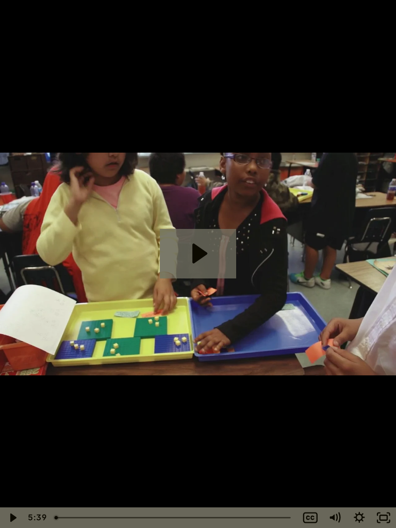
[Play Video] (12, 517)
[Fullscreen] (383, 517)
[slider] (174, 517)
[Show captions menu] (310, 517)
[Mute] (334, 517)
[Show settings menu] (359, 517)
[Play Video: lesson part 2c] (198, 253)
